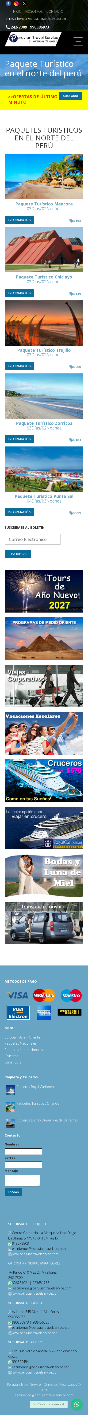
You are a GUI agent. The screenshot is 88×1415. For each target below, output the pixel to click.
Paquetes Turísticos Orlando (37, 1103)
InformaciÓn (19, 219)
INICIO (17, 11)
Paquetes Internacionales (24, 1049)
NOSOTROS (34, 11)
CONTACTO (54, 11)
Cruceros (11, 1056)
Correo (10, 1157)
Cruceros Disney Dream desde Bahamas (47, 1120)
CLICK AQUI (70, 96)
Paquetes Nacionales (21, 1043)
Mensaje (11, 1171)
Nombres (12, 1144)
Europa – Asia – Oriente (22, 1037)
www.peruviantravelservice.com (35, 1254)
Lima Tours (13, 1062)
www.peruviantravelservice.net (34, 1333)
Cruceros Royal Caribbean (36, 1086)
